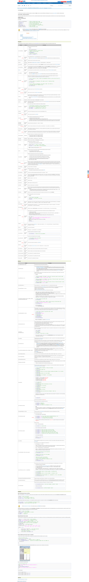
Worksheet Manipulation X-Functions (22, 579)
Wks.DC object (37, 92)
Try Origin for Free (63, 1)
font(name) (47, 101)
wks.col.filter (36, 441)
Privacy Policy (21, 581)
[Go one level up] (26, 5)
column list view (48, 319)
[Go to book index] (24, 5)
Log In (71, 0)
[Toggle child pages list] (30, 5)
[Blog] (88, 173)
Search (70, 5)
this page (45, 7)
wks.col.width (40, 73)
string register (42, 411)
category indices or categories (36, 62)
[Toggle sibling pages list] (28, 5)
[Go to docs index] (22, 5)
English (19, 5)
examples (37, 351)
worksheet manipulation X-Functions (34, 30)
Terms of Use (24, 581)
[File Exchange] (88, 176)
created (25, 494)
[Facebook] (88, 171)
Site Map (18, 581)
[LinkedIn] (88, 172)
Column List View (34, 245)
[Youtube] (88, 177)
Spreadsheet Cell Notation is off (41, 267)
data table (37, 114)
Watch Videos (69, 1)
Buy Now (59, 1)
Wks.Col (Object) (57, 64)
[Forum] (88, 174)
